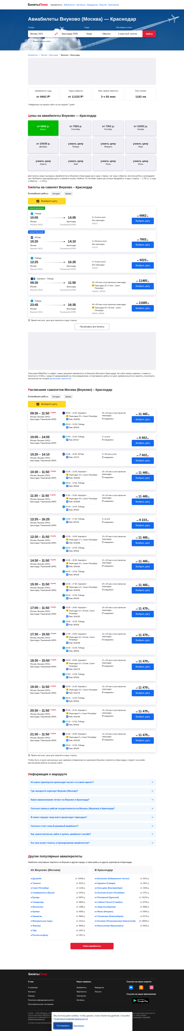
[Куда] (72, 34)
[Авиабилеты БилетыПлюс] (38, 975)
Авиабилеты (56, 5)
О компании (33, 988)
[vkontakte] (131, 987)
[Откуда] (40, 34)
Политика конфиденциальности (41, 1000)
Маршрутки (92, 5)
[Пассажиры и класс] (129, 34)
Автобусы (81, 5)
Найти (149, 34)
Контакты (32, 992)
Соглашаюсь (63, 1026)
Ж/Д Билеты (69, 5)
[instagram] (152, 987)
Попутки (103, 5)
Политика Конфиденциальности (71, 1018)
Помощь (31, 996)
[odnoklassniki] (141, 987)
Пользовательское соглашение (40, 1004)
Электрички (113, 5)
